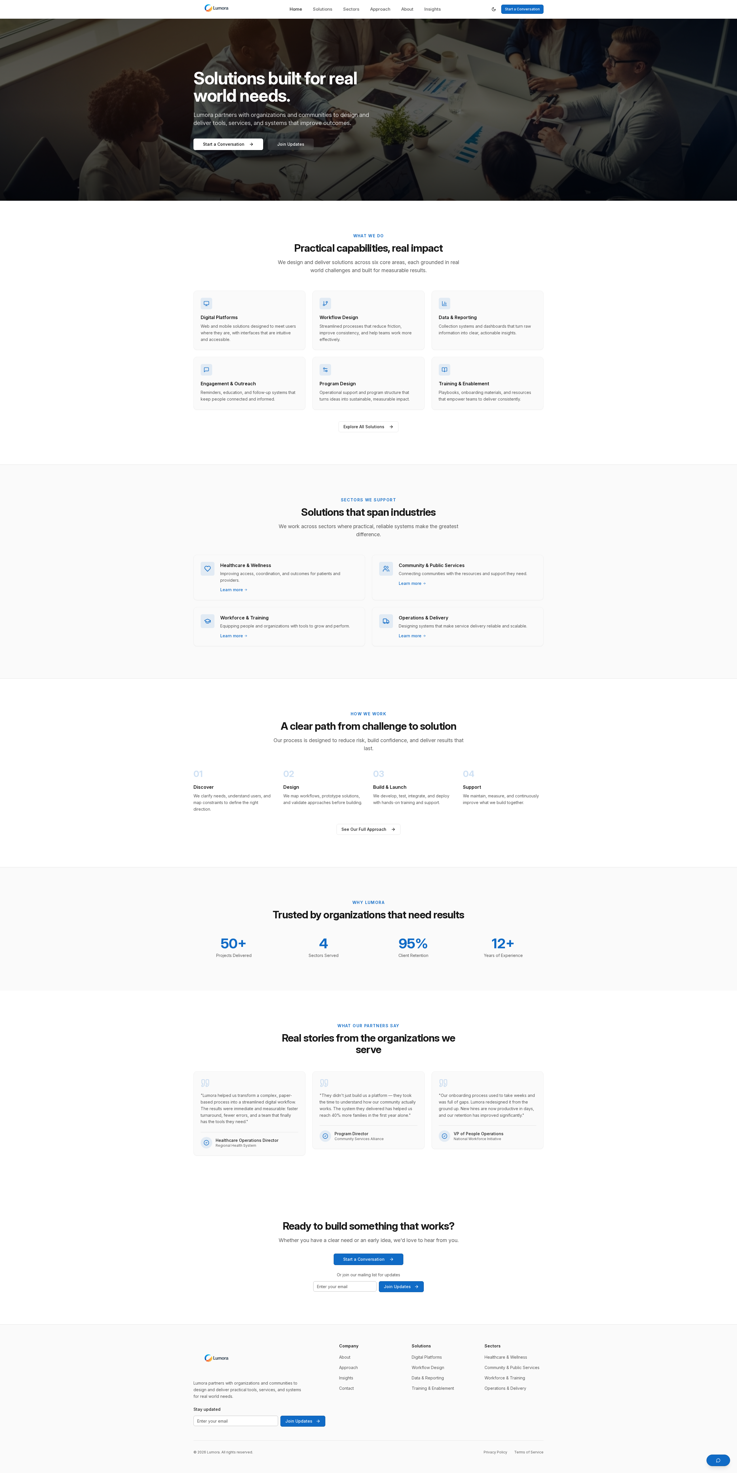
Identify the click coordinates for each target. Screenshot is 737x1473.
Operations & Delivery (505, 1388)
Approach (380, 9)
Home (296, 9)
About (407, 9)
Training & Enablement (433, 1388)
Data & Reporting (428, 1377)
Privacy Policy (495, 1452)
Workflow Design (428, 1367)
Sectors (351, 9)
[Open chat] (718, 1460)
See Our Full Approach (363, 829)
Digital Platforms (427, 1357)
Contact (346, 1388)
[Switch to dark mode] (494, 9)
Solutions (322, 9)
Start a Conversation (522, 9)
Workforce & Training (505, 1377)
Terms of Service (529, 1452)
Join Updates (290, 144)
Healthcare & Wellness (506, 1357)
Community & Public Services (512, 1367)
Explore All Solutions (363, 426)
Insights (432, 9)
